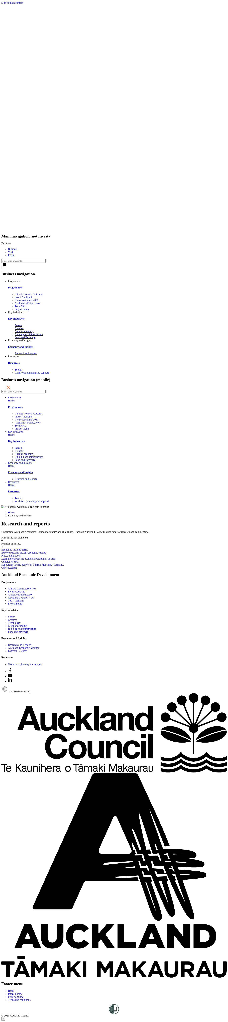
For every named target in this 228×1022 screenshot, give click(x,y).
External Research (17, 650)
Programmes (15, 287)
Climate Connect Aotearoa (29, 294)
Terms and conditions (19, 999)
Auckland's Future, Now (28, 303)
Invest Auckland (23, 297)
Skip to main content (12, 2)
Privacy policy (15, 996)
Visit (10, 252)
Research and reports (26, 353)
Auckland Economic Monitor (23, 647)
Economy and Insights (20, 346)
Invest (11, 255)
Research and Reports (19, 644)
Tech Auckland (16, 600)
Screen (18, 325)
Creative (19, 328)
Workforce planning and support (32, 372)
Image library (15, 993)
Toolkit (18, 369)
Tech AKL (20, 306)
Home (11, 400)
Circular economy (24, 331)
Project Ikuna (22, 309)
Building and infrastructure (29, 334)
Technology (14, 622)
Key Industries (16, 318)
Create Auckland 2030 (26, 300)
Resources (14, 363)
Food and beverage (18, 631)
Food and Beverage (25, 337)
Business (12, 249)
